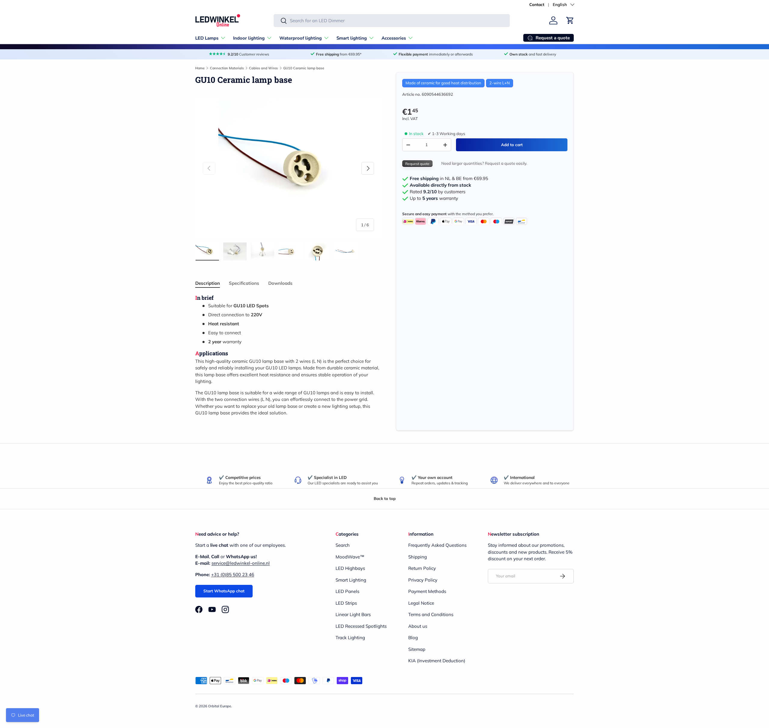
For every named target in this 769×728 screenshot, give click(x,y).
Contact (536, 4)
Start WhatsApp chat (224, 590)
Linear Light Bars (353, 614)
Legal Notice (421, 603)
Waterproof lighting (300, 38)
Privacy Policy (422, 580)
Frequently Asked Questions (437, 545)
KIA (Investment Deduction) (436, 660)
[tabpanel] (288, 355)
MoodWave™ (350, 557)
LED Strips (346, 603)
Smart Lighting (351, 580)
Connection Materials (227, 68)
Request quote (417, 163)
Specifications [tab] (244, 283)
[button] (570, 20)
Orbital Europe (219, 706)
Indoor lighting (249, 38)
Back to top (385, 498)
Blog (413, 637)
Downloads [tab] (280, 283)
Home (200, 68)
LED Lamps (206, 38)
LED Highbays (350, 568)
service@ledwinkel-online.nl (240, 563)
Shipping (417, 557)
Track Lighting (350, 637)
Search (343, 545)
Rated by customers (437, 192)
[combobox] (392, 20)
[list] (288, 168)
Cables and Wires (263, 68)
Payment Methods (427, 591)
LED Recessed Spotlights (361, 626)
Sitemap (416, 649)
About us (417, 626)
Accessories (393, 38)
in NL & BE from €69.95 (449, 179)
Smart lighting (351, 38)
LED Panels (347, 591)
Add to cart (512, 144)
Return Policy (422, 568)
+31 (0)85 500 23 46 (232, 574)
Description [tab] (207, 283)
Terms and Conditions (430, 614)
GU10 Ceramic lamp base (303, 68)
